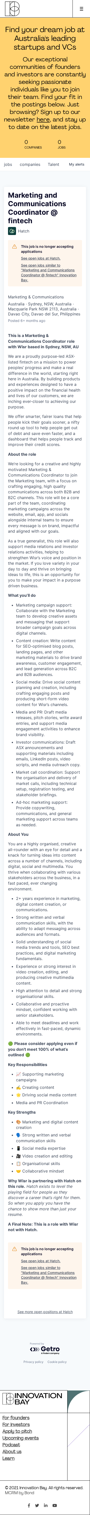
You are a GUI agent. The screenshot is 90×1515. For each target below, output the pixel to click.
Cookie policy (57, 1362)
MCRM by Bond (19, 1493)
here (43, 120)
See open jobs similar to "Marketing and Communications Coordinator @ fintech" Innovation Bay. (48, 272)
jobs (8, 164)
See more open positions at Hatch (45, 1312)
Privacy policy (34, 1362)
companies (30, 164)
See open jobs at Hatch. (40, 258)
